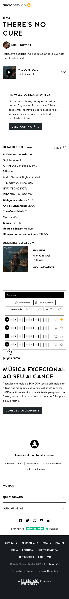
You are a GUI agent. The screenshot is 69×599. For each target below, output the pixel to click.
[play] (9, 72)
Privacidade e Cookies (22, 571)
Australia (11, 543)
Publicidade (32, 463)
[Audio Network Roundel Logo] (34, 444)
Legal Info (54, 564)
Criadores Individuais (34, 468)
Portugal (28, 550)
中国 (49, 557)
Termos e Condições (48, 571)
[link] (17, 5)
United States (26, 557)
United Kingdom (48, 550)
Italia (14, 550)
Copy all (58, 147)
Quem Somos (13, 497)
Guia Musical (13, 508)
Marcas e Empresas (51, 463)
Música (8, 485)
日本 (40, 557)
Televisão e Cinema (13, 463)
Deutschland (29, 543)
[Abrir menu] (63, 5)
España (46, 543)
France (59, 543)
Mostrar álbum (43, 267)
